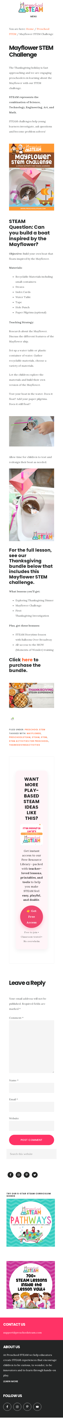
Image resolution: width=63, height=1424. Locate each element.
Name (13, 1080)
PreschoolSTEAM (20, 737)
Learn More (10, 1381)
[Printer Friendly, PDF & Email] (12, 718)
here (27, 660)
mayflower (34, 733)
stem (44, 737)
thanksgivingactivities (24, 745)
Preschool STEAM (31, 7)
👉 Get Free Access (31, 916)
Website (14, 1118)
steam (36, 737)
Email (13, 1099)
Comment (16, 1017)
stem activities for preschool (28, 741)
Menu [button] (33, 16)
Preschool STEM (35, 729)
